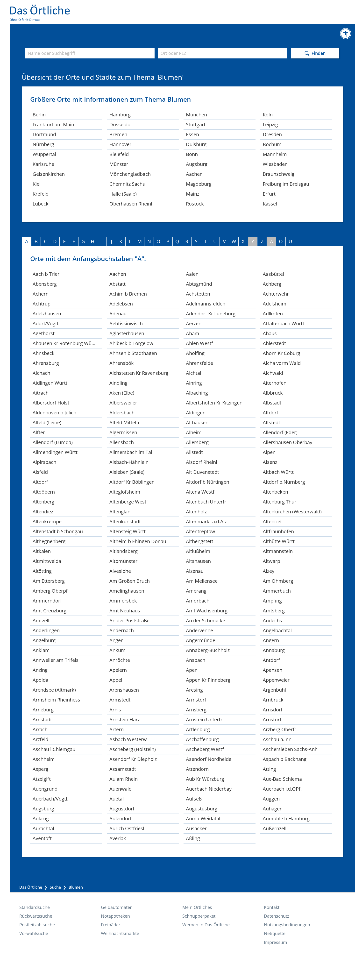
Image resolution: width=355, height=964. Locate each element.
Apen (192, 670)
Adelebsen (121, 303)
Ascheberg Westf (205, 749)
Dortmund (44, 134)
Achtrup (41, 303)
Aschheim (44, 759)
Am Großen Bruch (129, 581)
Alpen (269, 452)
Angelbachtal (277, 630)
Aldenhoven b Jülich (54, 412)
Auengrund (45, 789)
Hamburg (120, 114)
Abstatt (117, 284)
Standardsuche (34, 907)
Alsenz (270, 462)
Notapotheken (115, 916)
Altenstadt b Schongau (58, 531)
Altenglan (119, 511)
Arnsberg (196, 709)
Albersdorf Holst (51, 402)
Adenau (118, 313)
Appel (115, 680)
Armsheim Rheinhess (56, 699)
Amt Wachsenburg (206, 610)
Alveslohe (120, 571)
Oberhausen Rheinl (130, 203)
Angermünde (200, 640)
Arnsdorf (273, 709)
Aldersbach (122, 412)
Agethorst (44, 333)
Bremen (118, 134)
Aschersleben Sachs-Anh (290, 749)
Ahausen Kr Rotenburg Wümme (67, 343)
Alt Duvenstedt (202, 472)
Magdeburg (199, 184)
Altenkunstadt (125, 521)
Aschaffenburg (202, 739)
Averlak (117, 838)
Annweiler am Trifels (55, 660)
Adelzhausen (47, 313)
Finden (319, 53)
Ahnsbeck (44, 353)
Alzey (268, 571)
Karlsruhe (43, 164)
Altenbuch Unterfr (206, 501)
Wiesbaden (275, 164)
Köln (268, 114)
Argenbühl (274, 690)
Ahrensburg (46, 363)
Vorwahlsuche (33, 933)
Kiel (37, 184)
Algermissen (123, 432)
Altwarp (271, 561)
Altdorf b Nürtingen (207, 482)
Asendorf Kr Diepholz (133, 759)
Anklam (41, 650)
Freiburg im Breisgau (286, 184)
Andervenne (199, 630)
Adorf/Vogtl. (46, 323)
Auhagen (273, 808)
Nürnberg (43, 144)
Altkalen (42, 551)
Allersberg (197, 442)
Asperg (40, 769)
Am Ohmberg (278, 581)
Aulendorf (120, 818)
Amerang (196, 591)
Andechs (272, 620)
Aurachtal (43, 828)
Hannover (120, 144)
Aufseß (194, 798)
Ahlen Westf (199, 343)
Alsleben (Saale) (126, 472)
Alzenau (195, 571)
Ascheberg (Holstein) (132, 749)
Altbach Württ (278, 472)
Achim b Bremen (128, 294)
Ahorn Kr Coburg (281, 353)
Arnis (115, 709)
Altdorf (40, 482)
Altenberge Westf (128, 501)
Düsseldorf (121, 124)
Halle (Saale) (123, 194)
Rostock (195, 203)
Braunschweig (278, 174)
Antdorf (271, 660)
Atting (269, 769)
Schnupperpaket (198, 916)
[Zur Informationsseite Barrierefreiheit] (345, 33)
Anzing (40, 670)
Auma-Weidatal (203, 818)
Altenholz (196, 511)
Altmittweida (47, 561)
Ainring (194, 383)
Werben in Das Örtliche (206, 925)
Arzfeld (40, 739)
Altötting (42, 571)
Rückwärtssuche (35, 916)
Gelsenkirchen (49, 174)
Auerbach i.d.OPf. (282, 789)
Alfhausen (197, 422)
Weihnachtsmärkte (120, 933)
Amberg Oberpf (50, 591)
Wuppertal (44, 154)
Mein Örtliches (197, 907)
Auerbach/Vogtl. (50, 798)
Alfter (39, 432)
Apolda (40, 680)
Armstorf (196, 699)
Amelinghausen (126, 591)
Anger (116, 640)
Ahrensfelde (199, 363)
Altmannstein (278, 551)
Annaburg (274, 650)
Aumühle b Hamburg (286, 818)
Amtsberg (274, 610)
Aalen (192, 274)
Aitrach (41, 393)
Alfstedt (271, 422)
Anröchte (119, 660)
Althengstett (199, 541)
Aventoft (42, 838)
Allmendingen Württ (55, 452)
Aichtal (193, 373)
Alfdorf (270, 412)
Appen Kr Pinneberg (208, 680)
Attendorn (197, 769)
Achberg (272, 284)
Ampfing (272, 600)
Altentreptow (200, 531)
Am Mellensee (202, 581)
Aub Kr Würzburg (205, 779)
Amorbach (197, 600)
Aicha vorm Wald (282, 363)
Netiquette (274, 933)
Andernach (121, 630)
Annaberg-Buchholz (208, 650)
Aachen (194, 174)
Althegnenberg (49, 541)
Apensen (272, 670)
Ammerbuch (277, 591)
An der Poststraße (129, 620)
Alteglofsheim (124, 492)
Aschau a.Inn (277, 739)
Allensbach (121, 442)
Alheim (194, 432)
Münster (118, 164)
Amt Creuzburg (49, 610)
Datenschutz (276, 916)
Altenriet (272, 521)
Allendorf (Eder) (280, 432)
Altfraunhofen (278, 531)
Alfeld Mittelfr (124, 422)
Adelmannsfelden (205, 303)
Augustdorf (122, 808)
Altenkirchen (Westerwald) (292, 511)
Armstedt (119, 699)
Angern (271, 640)
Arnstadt (42, 719)
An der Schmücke (205, 620)
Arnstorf (272, 719)
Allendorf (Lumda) (53, 442)
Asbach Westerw (128, 739)
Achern (41, 294)
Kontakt (271, 907)
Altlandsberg (123, 551)
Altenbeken (275, 492)
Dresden (272, 134)
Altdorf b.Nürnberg (284, 482)
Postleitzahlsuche (37, 925)
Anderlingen (46, 630)
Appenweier (276, 680)
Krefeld (41, 194)
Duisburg (196, 144)
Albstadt (272, 402)
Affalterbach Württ (283, 323)
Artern (116, 729)
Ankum (117, 650)
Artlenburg (198, 729)
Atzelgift (42, 779)
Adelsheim (274, 303)
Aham (192, 333)
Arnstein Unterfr (204, 719)
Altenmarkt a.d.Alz (206, 521)
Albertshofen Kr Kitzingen (214, 402)
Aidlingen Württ (50, 383)
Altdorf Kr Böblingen (132, 482)
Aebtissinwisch (126, 323)
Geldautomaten (117, 907)
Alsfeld (40, 472)
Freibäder (110, 925)
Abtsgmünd (199, 284)
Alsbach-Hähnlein (129, 462)
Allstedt (194, 452)
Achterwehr (276, 294)
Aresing (194, 690)
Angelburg (44, 640)
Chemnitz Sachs (127, 184)
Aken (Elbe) (121, 393)
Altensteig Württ (127, 531)
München (196, 114)
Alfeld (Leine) (47, 422)
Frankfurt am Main (53, 124)
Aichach (41, 373)
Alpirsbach (44, 462)
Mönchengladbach (130, 174)
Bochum (272, 144)
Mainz (192, 194)
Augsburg (196, 164)
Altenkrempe (47, 521)
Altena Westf (200, 492)
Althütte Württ (279, 541)
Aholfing (195, 353)
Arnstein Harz (124, 719)
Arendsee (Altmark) (54, 690)
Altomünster (123, 561)
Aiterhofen (274, 383)
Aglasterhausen (126, 333)
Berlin (39, 114)
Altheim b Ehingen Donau (137, 541)
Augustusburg (201, 808)
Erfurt (269, 194)
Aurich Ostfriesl (126, 828)
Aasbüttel (273, 274)
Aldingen (196, 412)
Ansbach (195, 660)
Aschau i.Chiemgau (54, 749)
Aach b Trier (46, 274)
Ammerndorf (47, 600)
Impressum (275, 942)
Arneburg (43, 709)
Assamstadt (122, 769)
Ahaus (270, 333)
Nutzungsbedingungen (287, 925)
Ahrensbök (121, 363)
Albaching (197, 393)
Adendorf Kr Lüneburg (210, 313)
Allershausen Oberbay (287, 442)
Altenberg (43, 501)
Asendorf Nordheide (208, 759)
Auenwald (120, 789)
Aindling (118, 383)
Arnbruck (273, 699)
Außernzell (274, 828)
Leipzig (270, 124)
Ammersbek (123, 600)
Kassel (270, 203)
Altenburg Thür (279, 501)
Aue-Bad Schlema (282, 779)
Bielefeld (119, 154)
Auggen (271, 798)
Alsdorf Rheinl (201, 462)
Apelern (118, 670)
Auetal (116, 798)
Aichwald (273, 373)
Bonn (192, 154)
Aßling (193, 838)
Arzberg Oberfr (279, 729)
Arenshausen (124, 690)
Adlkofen (273, 313)
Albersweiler (123, 402)
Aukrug (41, 818)
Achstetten (198, 294)
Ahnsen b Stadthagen (133, 353)
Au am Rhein (123, 779)
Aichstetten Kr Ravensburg (138, 373)
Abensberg (45, 284)
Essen (192, 134)
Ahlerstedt (274, 343)
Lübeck (41, 203)
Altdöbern (44, 492)
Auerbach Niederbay (209, 789)
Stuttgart (196, 124)
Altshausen (198, 561)
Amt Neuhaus (124, 610)
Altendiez (43, 511)
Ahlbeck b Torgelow (131, 343)
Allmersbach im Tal (130, 452)
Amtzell (41, 620)
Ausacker (196, 828)
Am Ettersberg (49, 581)
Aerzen (193, 323)
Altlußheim (198, 551)
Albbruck (273, 393)
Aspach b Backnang (284, 759)
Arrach (40, 729)
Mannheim (275, 154)
